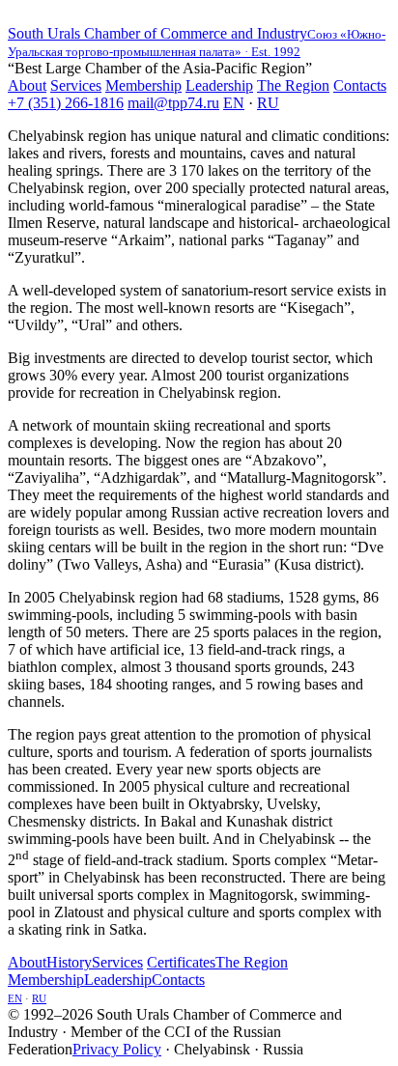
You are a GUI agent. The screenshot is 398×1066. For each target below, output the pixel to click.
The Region (293, 85)
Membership (143, 85)
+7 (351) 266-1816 (66, 103)
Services (75, 85)
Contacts (359, 85)
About (27, 85)
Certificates (181, 962)
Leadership (219, 85)
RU (268, 103)
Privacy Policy (116, 1049)
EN (233, 103)
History (69, 962)
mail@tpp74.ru (173, 103)
